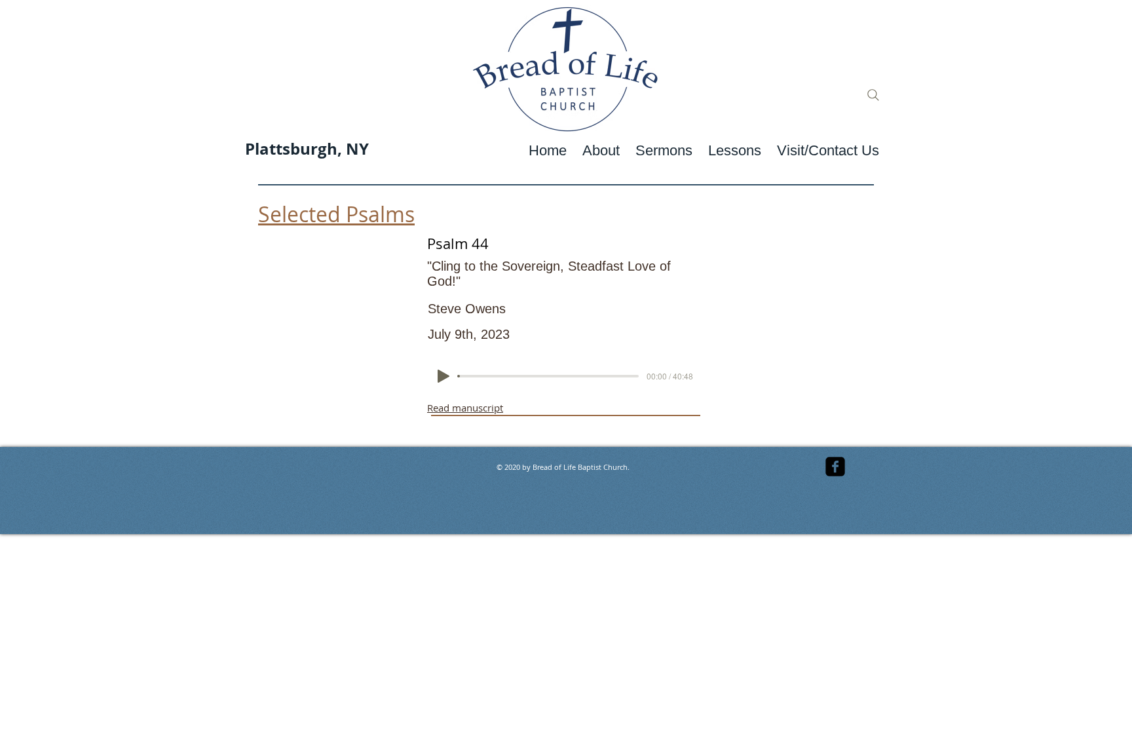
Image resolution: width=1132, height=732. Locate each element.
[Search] (873, 95)
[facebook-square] (835, 466)
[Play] (443, 376)
